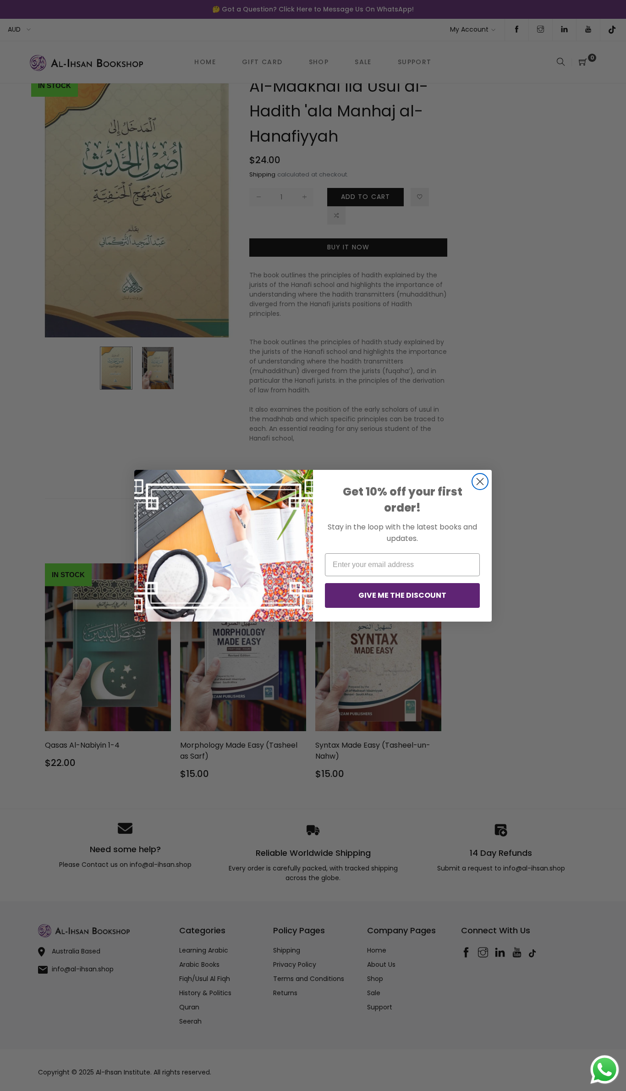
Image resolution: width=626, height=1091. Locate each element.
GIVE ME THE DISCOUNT (402, 595)
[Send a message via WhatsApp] (604, 1069)
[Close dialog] (480, 482)
